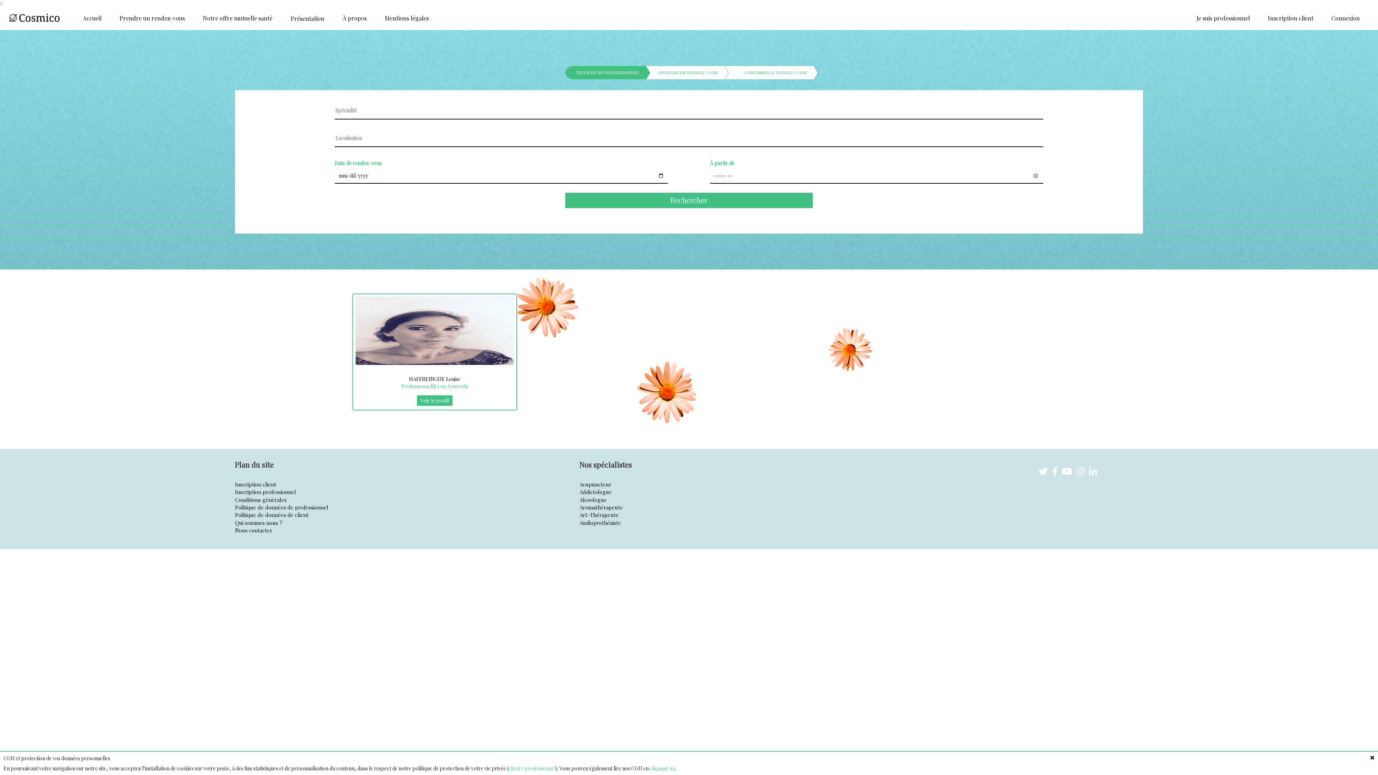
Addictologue (596, 491)
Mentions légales (407, 18)
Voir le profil (435, 400)
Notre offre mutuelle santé (237, 18)
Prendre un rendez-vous (152, 18)
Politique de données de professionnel (281, 507)
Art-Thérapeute (599, 514)
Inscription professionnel (265, 491)
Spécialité (346, 110)
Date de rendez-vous (358, 163)
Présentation (307, 18)
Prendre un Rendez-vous (688, 72)
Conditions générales (261, 499)
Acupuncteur (595, 484)
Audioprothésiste (600, 522)
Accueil (92, 18)
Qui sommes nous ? (258, 522)
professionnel (540, 768)
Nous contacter (253, 530)
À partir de (722, 163)
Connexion (1345, 18)
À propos (355, 18)
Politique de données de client (272, 514)
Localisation (349, 138)
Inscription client (1290, 18)
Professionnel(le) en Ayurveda (434, 386)
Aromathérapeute (601, 507)
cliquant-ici (662, 768)
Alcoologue (593, 499)
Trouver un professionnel (607, 72)
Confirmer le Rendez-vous (775, 72)
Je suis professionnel (1223, 18)
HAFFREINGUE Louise (434, 379)
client (514, 768)
